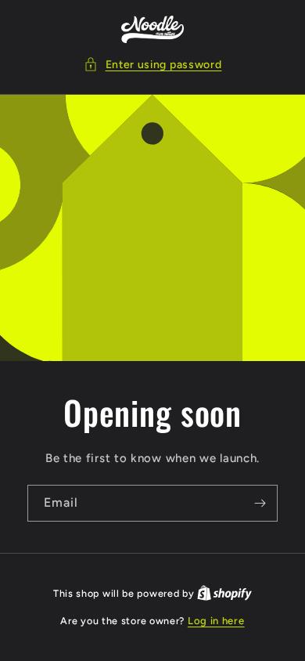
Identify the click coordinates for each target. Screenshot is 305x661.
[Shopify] (224, 593)
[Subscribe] (259, 503)
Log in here (216, 621)
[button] (153, 64)
